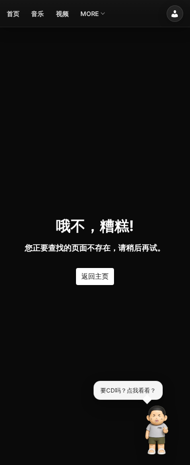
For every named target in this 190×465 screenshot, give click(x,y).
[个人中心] (175, 13)
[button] (157, 430)
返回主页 (95, 276)
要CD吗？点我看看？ (128, 389)
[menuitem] (13, 13)
